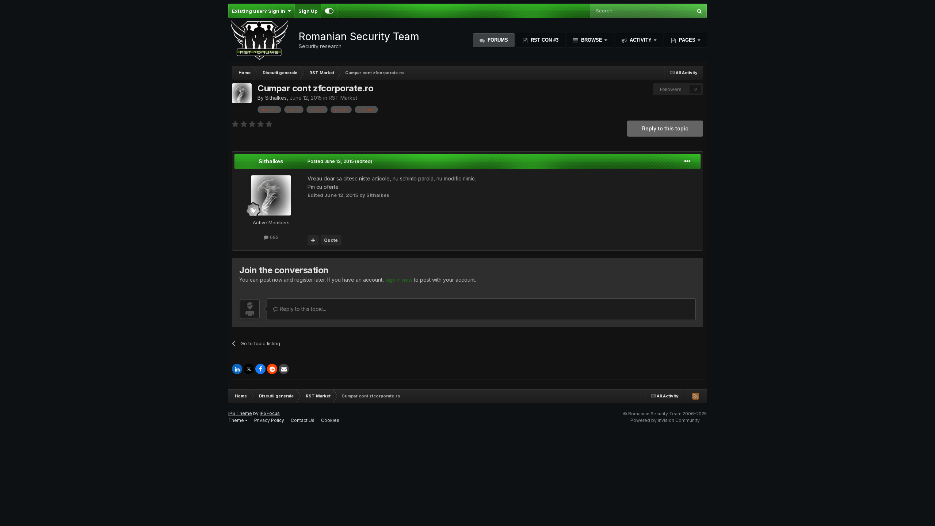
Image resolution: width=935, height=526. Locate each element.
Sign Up (307, 11)
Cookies (330, 420)
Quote (331, 240)
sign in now (398, 280)
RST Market (343, 98)
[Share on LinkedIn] (237, 369)
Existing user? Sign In (259, 11)
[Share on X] (249, 369)
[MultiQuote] (313, 240)
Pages (687, 40)
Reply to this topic (665, 128)
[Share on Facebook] (260, 369)
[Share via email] (284, 369)
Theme (236, 420)
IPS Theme (240, 413)
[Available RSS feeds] (695, 396)
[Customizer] (329, 11)
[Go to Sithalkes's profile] (242, 93)
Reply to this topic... (302, 309)
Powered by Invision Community (665, 420)
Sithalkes (276, 98)
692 (273, 237)
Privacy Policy (269, 420)
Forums (497, 40)
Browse (592, 40)
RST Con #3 (543, 40)
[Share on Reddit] (272, 369)
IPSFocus (270, 413)
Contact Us (302, 420)
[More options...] (687, 161)
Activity (640, 40)
